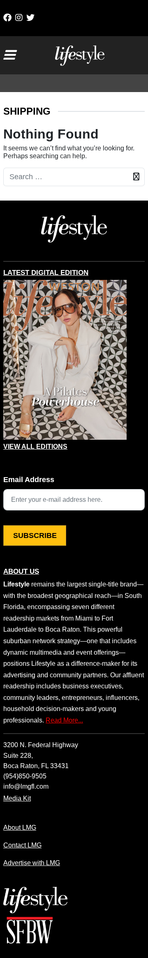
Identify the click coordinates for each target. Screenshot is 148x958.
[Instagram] (19, 18)
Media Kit (17, 798)
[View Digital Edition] (65, 360)
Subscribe (35, 535)
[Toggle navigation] (9, 55)
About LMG (19, 827)
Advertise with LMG (31, 862)
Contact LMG (22, 845)
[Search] (136, 177)
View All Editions (35, 446)
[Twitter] (30, 18)
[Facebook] (7, 18)
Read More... (64, 720)
